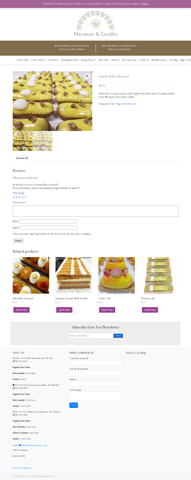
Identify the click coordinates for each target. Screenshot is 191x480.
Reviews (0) (22, 158)
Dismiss (145, 3)
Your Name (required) (78, 358)
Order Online (22, 60)
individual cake (129, 103)
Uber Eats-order (129, 60)
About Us (115, 60)
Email (16, 227)
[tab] (22, 158)
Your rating (18, 193)
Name (16, 221)
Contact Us (144, 60)
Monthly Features (159, 60)
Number (72, 379)
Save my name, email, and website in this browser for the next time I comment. (53, 233)
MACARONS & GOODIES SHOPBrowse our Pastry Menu (72, 47)
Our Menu (52, 60)
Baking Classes (87, 60)
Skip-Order (103, 60)
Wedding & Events (70, 60)
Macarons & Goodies (28, 476)
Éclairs (112, 103)
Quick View (21, 309)
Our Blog (173, 60)
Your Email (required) (78, 369)
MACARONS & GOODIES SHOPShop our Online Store (119, 47)
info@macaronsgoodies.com (34, 445)
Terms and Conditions (22, 468)
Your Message (75, 390)
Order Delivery (38, 60)
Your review (20, 202)
